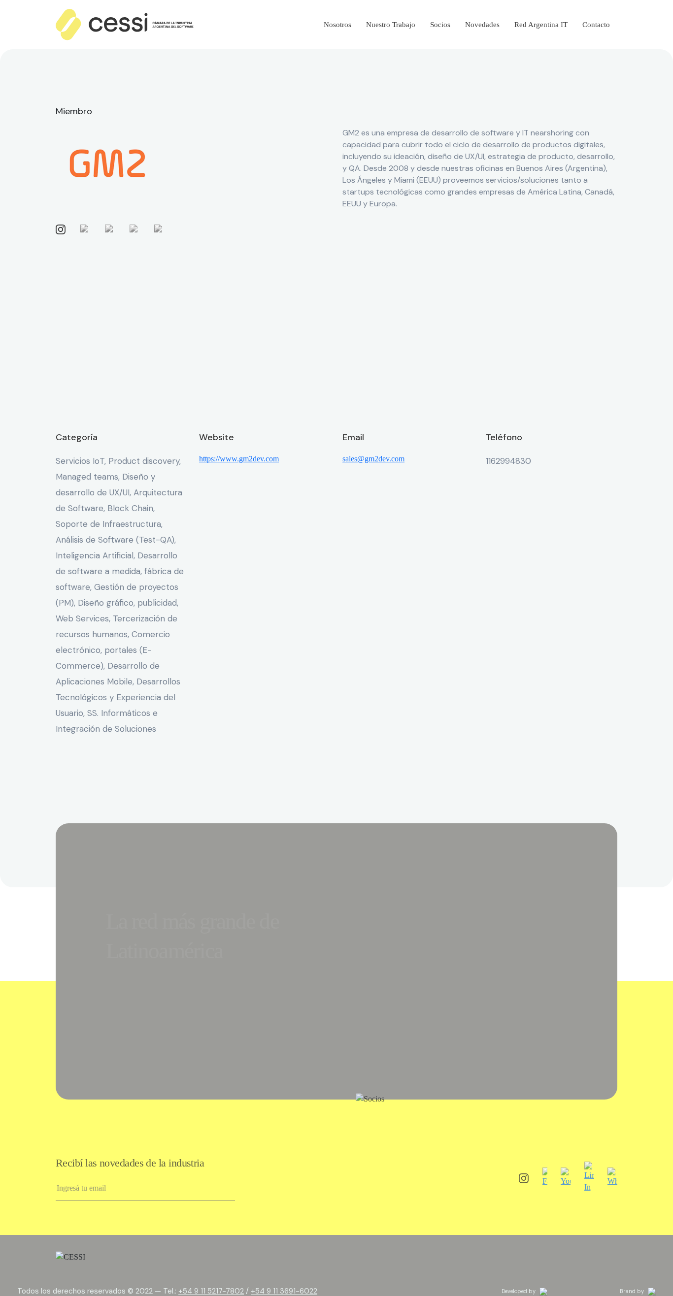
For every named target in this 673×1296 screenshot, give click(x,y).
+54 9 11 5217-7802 (211, 1291)
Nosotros (337, 25)
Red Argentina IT (541, 25)
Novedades (482, 25)
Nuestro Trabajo (390, 25)
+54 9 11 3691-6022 (284, 1291)
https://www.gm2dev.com (239, 458)
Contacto (596, 25)
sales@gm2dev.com (373, 458)
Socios (440, 25)
